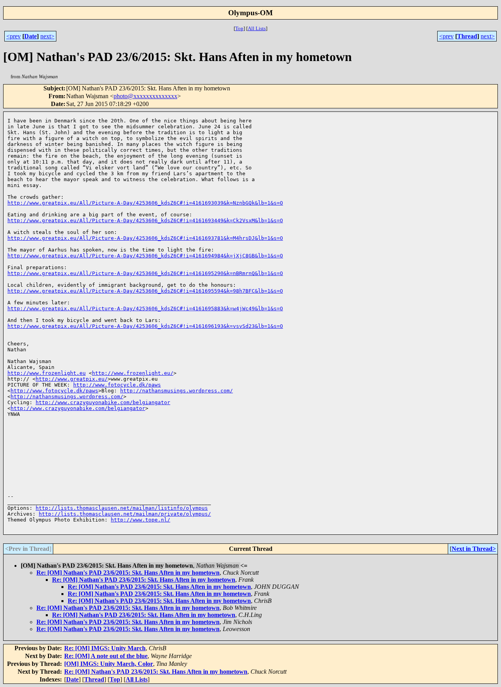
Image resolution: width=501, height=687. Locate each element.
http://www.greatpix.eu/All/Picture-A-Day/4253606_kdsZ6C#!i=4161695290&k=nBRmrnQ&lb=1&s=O (145, 273)
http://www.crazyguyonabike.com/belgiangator (103, 402)
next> (47, 36)
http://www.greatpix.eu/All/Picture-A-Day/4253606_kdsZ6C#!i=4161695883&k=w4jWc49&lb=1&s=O (145, 308)
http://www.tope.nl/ (140, 520)
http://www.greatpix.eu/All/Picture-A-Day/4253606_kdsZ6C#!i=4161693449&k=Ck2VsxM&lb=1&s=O (145, 220)
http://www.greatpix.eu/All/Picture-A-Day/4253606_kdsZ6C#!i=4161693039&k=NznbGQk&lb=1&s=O (145, 203)
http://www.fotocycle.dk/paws (117, 385)
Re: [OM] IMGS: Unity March (105, 648)
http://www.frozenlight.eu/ (132, 373)
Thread (467, 36)
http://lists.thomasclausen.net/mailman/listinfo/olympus (122, 508)
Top (239, 28)
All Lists (257, 28)
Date (30, 36)
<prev (13, 36)
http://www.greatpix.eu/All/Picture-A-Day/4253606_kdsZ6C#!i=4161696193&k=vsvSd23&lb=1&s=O (145, 326)
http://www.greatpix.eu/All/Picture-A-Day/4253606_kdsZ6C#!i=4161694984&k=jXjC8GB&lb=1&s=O (145, 256)
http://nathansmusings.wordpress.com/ (176, 391)
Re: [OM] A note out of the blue (106, 656)
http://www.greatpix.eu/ (72, 379)
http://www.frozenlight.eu (46, 373)
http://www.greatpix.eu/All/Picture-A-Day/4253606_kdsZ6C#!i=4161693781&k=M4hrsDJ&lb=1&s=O (145, 238)
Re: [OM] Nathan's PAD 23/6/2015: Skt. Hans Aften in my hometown (128, 572)
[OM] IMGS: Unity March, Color (108, 663)
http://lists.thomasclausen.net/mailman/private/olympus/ (125, 514)
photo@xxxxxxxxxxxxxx (145, 96)
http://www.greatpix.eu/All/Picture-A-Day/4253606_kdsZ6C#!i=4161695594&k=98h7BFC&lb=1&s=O (145, 291)
